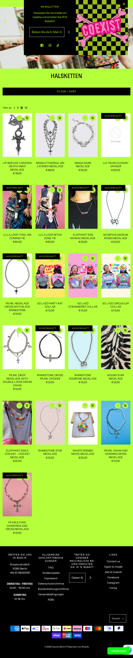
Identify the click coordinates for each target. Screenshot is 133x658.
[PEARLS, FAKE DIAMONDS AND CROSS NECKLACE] (17, 494)
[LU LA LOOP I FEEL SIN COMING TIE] (17, 207)
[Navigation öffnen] (5, 21)
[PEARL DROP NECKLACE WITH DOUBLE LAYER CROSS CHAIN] (17, 347)
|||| (22, 107)
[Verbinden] (69, 32)
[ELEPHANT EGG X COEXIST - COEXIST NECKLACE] (17, 422)
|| (14, 107)
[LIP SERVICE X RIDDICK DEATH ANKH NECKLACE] (17, 135)
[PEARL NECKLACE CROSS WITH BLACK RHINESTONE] (17, 275)
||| (18, 107)
